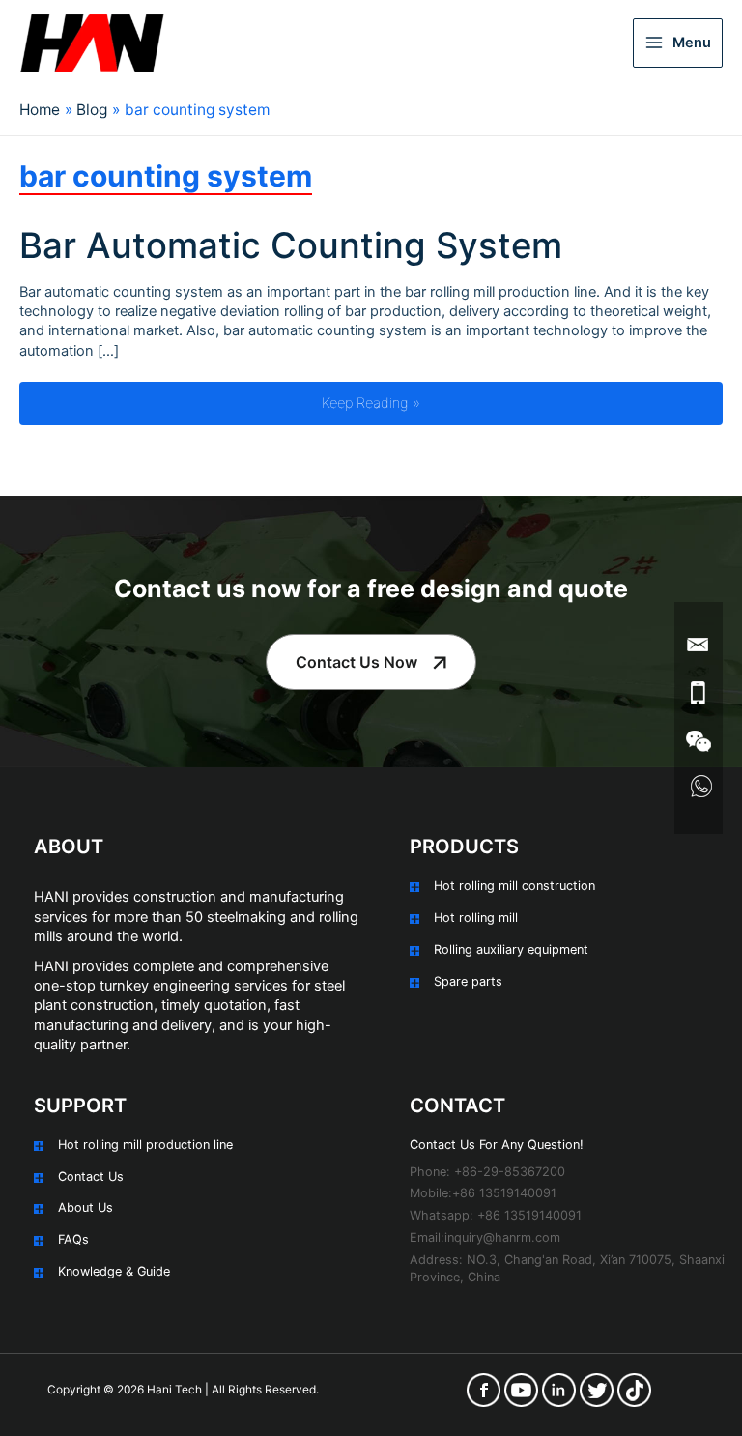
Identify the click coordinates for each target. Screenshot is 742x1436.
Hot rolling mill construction (514, 885)
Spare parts (468, 981)
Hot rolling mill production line (145, 1144)
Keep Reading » (422, 402)
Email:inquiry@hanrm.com (485, 1237)
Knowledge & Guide (114, 1271)
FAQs (73, 1239)
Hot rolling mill (476, 917)
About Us (85, 1207)
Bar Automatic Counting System (290, 245)
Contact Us (91, 1176)
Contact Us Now (356, 662)
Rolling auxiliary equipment (511, 949)
